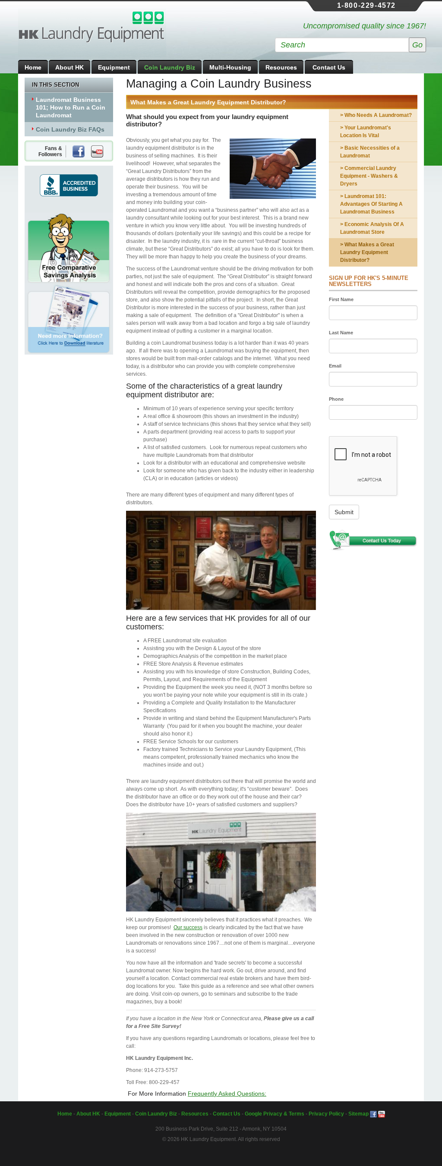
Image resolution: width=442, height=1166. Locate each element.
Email (335, 365)
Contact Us (329, 67)
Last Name (341, 332)
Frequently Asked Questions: (227, 1093)
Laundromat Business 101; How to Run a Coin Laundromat (70, 107)
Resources (281, 67)
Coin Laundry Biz (169, 67)
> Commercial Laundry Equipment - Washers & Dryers (369, 176)
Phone (336, 399)
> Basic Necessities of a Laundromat (370, 152)
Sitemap (358, 1114)
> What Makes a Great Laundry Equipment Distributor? (367, 252)
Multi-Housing (230, 67)
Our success (188, 927)
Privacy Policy (326, 1114)
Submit (344, 512)
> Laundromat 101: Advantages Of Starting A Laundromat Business (371, 204)
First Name (341, 299)
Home (33, 67)
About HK (69, 67)
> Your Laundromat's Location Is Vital (365, 131)
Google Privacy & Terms (274, 1114)
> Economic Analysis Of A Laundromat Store (372, 228)
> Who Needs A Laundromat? (376, 115)
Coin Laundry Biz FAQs (70, 129)
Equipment (114, 67)
